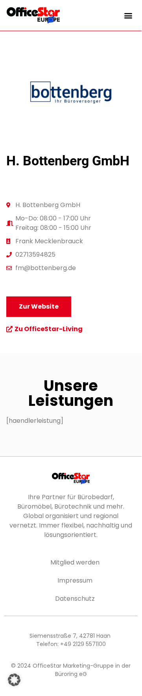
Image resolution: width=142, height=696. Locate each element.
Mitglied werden (75, 562)
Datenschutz (75, 598)
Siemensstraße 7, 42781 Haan (70, 636)
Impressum (74, 580)
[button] (128, 15)
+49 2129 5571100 (83, 644)
